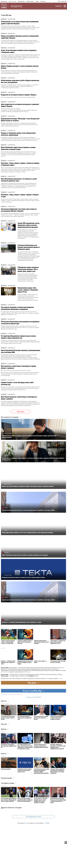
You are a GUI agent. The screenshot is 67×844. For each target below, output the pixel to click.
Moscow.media (12, 1)
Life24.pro (3, 731)
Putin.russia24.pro (5, 703)
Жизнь (4, 729)
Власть (4, 701)
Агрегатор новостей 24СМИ (33, 697)
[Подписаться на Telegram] (59, 1)
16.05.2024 (58, 6)
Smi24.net (3, 628)
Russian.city (4, 1)
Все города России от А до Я (33, 816)
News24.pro (3, 756)
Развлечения (6, 778)
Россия (4, 724)
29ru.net (3, 648)
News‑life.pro (21, 1)
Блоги (3, 754)
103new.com (27, 672)
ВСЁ (25, 823)
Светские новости (3, 694)
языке (46, 678)
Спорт (37, 1)
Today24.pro (3, 785)
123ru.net (63, 1)
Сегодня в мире (7, 783)
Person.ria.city (30, 1)
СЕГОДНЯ (47, 823)
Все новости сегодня (9, 417)
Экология (43, 1)
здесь (61, 678)
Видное (3, 19)
